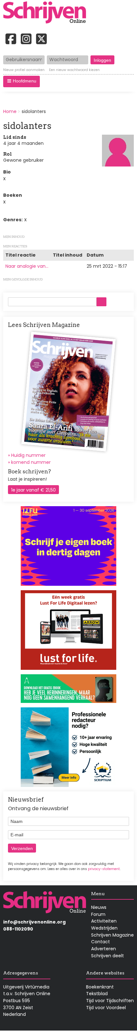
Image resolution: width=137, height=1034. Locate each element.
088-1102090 (18, 929)
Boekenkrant (100, 987)
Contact (100, 941)
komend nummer (31, 462)
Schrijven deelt (107, 956)
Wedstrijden (104, 928)
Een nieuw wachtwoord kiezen (74, 70)
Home (10, 111)
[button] (21, 81)
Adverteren (103, 948)
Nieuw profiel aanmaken (24, 70)
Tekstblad (97, 993)
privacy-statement (104, 869)
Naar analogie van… (26, 266)
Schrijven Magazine (112, 935)
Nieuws (98, 907)
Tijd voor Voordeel (106, 1007)
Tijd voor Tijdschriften (110, 1000)
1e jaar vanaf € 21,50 (33, 490)
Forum (98, 914)
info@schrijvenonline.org (34, 922)
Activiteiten (104, 921)
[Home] (46, 13)
